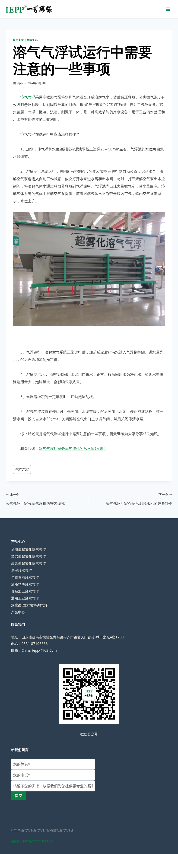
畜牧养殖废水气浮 (25, 577)
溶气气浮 (27, 97)
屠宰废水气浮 (21, 570)
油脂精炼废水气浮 (25, 584)
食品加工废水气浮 (25, 591)
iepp (20, 83)
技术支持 (18, 39)
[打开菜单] (168, 9)
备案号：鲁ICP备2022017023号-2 (32, 841)
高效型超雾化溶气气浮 (28, 563)
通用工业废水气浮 (25, 598)
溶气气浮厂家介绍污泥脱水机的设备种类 (139, 499)
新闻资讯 (32, 39)
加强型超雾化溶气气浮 (28, 556)
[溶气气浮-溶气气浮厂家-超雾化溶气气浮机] (29, 9)
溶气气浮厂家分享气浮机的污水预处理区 (72, 448)
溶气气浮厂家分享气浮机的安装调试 (35, 499)
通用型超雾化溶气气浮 (28, 549)
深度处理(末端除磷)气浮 (29, 605)
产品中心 (18, 612)
